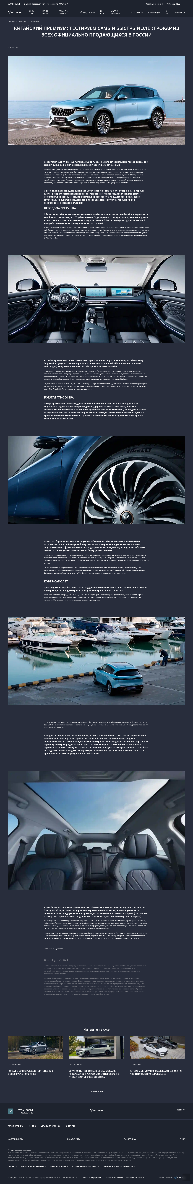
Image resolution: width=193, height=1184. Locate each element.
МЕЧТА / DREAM (45, 12)
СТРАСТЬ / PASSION (63, 12)
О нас (167, 12)
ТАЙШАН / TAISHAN (87, 12)
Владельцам (154, 12)
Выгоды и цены (58, 1166)
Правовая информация (92, 1177)
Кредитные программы (32, 1166)
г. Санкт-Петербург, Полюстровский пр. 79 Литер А (46, 4)
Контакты (180, 12)
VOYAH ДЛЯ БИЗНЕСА (50, 1126)
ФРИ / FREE (31, 12)
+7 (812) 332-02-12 (25, 1113)
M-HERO (102, 12)
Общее (11, 1166)
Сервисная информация (84, 1166)
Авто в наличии (115, 12)
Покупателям (136, 12)
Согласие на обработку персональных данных (125, 1177)
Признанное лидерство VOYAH (118, 1166)
